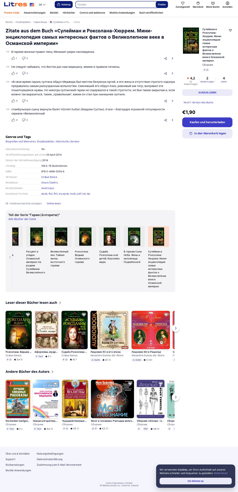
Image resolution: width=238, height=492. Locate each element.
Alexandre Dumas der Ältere (107, 355)
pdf (79, 193)
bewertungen (207, 81)
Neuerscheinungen (34, 12)
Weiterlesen (221, 473)
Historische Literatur (68, 141)
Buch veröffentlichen (151, 12)
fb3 (56, 193)
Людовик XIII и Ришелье (146, 351)
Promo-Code (11, 12)
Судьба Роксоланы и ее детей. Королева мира (74, 351)
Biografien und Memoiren (21, 141)
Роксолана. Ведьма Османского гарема (19, 351)
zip (88, 193)
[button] (166, 58)
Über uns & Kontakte (18, 453)
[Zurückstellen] (27, 314)
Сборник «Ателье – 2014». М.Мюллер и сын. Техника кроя (150, 420)
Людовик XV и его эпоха (105, 351)
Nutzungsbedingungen (50, 453)
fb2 (51, 193)
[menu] (42, 4)
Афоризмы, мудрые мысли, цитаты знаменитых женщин (46, 351)
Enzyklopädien (45, 141)
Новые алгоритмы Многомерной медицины (46, 420)
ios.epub (64, 193)
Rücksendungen (15, 464)
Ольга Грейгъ (49, 182)
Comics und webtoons (92, 12)
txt (84, 193)
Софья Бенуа (49, 177)
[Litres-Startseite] (19, 4)
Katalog (66, 4)
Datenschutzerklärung (50, 459)
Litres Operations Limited (119, 483)
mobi (73, 193)
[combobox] (115, 4)
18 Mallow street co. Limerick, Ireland (119, 485)
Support (10, 459)
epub (44, 193)
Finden (162, 4)
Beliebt (54, 12)
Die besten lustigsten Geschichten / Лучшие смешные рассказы (18, 420)
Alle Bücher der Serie (22, 219)
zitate (224, 81)
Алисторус (47, 188)
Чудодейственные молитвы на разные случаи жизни (75, 420)
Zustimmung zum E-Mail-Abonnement (59, 464)
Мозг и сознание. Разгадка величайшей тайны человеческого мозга (112, 420)
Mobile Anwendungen (122, 12)
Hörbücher (69, 12)
